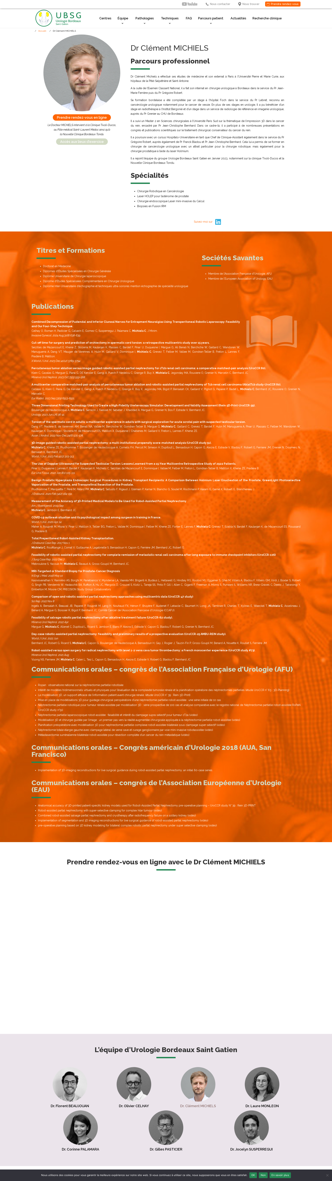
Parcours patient (210, 18)
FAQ (189, 18)
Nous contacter (220, 4)
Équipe (123, 18)
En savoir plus (280, 1175)
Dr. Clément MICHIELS (198, 1106)
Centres (105, 18)
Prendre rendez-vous (285, 4)
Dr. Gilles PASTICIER (166, 1149)
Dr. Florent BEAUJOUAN (70, 1106)
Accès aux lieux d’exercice (82, 142)
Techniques (169, 18)
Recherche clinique (267, 18)
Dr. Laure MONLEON (262, 1106)
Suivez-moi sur (203, 221)
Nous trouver (250, 4)
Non (263, 1175)
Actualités (238, 18)
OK (253, 1175)
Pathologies (144, 18)
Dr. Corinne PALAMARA (80, 1149)
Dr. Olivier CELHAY (134, 1106)
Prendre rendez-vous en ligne (82, 117)
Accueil (42, 31)
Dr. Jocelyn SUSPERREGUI (251, 1149)
